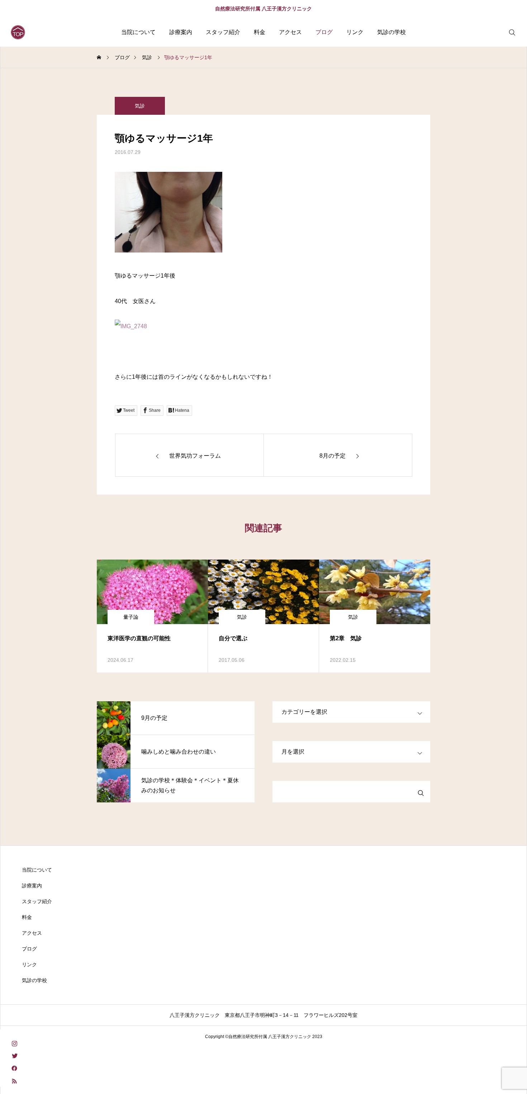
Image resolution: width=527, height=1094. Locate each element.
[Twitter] (14, 1055)
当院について (138, 32)
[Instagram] (14, 1043)
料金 (259, 32)
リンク (355, 32)
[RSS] (14, 1080)
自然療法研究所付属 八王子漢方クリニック (263, 8)
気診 (140, 106)
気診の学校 (391, 32)
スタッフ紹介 (223, 32)
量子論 (130, 617)
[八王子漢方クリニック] (18, 32)
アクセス (290, 32)
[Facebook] (14, 1068)
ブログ (324, 32)
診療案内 (180, 32)
